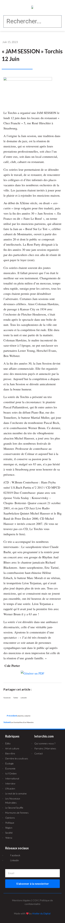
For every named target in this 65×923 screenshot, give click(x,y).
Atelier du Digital (41, 913)
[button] (8, 7)
